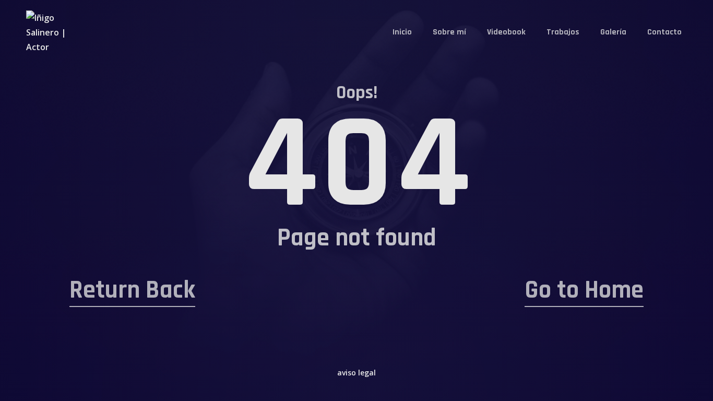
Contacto (664, 32)
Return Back (132, 290)
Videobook (506, 32)
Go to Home (584, 290)
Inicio (402, 32)
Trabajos (562, 32)
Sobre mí (449, 32)
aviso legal (356, 373)
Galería (613, 32)
